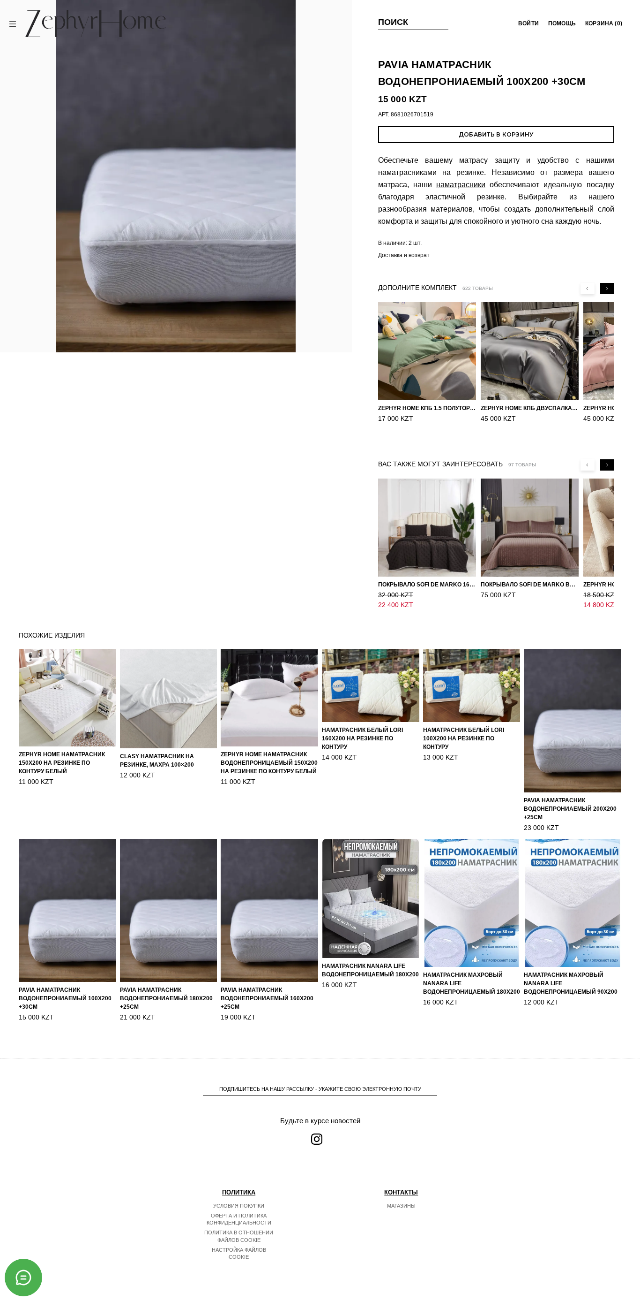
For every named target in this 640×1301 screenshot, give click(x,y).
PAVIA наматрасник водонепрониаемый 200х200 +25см (570, 809)
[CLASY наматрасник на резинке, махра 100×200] (168, 698)
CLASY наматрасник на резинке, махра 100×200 (157, 760)
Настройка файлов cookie (239, 1253)
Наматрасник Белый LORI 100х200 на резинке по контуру (463, 738)
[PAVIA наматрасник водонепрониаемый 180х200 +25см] (168, 910)
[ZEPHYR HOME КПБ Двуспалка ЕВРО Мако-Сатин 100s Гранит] (530, 351)
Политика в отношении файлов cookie (238, 1236)
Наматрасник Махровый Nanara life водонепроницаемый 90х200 (571, 983)
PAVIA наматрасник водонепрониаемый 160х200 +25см (267, 998)
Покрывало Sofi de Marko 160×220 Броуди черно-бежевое (427, 584)
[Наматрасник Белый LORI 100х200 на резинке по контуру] (472, 685)
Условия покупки (238, 1206)
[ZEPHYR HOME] (95, 23)
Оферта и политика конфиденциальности (239, 1219)
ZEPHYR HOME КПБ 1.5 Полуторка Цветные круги (427, 408)
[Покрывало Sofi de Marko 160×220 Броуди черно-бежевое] (427, 528)
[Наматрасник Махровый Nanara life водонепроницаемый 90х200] (572, 903)
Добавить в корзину (496, 134)
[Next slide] (607, 288)
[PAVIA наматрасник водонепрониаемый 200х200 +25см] (572, 720)
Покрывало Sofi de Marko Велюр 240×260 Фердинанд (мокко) (530, 584)
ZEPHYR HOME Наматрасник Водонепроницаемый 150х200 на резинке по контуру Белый (269, 763)
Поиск (393, 22)
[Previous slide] (587, 288)
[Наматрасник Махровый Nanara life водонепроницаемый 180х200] (472, 903)
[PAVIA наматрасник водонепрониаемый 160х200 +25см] (269, 910)
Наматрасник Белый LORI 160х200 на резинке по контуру (362, 738)
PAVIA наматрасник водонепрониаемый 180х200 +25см (166, 998)
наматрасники (460, 185)
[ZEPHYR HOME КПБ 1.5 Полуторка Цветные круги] (427, 351)
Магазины (401, 1206)
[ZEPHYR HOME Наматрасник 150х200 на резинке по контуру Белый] (67, 697)
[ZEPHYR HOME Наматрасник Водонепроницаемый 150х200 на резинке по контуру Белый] (269, 697)
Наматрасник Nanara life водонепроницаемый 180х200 (370, 970)
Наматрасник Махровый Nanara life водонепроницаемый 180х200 (471, 983)
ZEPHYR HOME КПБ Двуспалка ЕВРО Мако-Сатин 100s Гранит (530, 408)
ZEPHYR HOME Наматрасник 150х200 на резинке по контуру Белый (62, 763)
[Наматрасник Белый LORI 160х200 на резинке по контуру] (370, 685)
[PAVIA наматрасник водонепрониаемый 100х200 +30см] (67, 910)
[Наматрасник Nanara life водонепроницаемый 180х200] (370, 898)
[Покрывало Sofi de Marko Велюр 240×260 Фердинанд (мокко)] (530, 528)
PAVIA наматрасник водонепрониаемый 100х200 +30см (65, 998)
